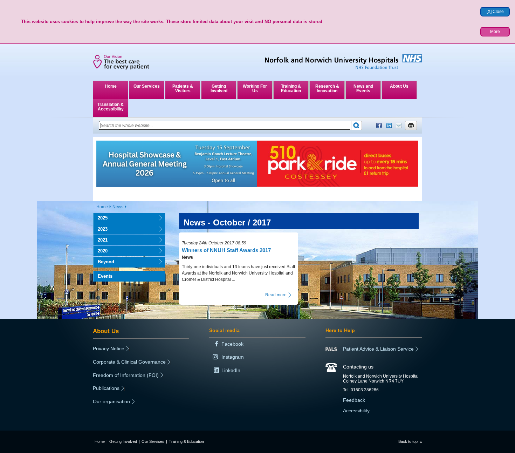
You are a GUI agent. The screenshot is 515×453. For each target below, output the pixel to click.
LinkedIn (389, 125)
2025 (100, 218)
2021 (100, 240)
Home (111, 86)
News (117, 206)
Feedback (354, 400)
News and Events (363, 88)
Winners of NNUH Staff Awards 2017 (226, 250)
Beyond (103, 261)
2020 (100, 250)
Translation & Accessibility (110, 106)
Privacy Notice (108, 348)
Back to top (408, 441)
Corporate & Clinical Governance (129, 362)
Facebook (379, 125)
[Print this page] (411, 125)
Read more (276, 294)
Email (398, 125)
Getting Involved (219, 88)
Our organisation (111, 401)
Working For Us (255, 88)
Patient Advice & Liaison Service (378, 349)
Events (105, 276)
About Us (399, 86)
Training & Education (291, 88)
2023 (100, 229)
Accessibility (356, 410)
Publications (106, 388)
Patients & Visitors (182, 88)
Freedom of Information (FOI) (126, 375)
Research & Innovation (327, 88)
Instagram (232, 357)
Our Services (146, 86)
